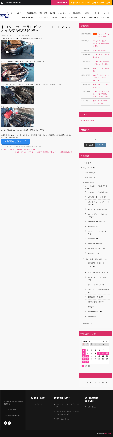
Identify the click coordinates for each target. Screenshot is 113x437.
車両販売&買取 (32, 13)
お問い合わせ (93, 18)
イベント (106, 13)
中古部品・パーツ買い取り (92, 13)
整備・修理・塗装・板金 (34, 146)
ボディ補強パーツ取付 (95, 221)
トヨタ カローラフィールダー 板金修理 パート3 (19, 149)
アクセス (83, 18)
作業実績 (54, 18)
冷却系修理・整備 (94, 297)
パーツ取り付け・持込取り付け (96, 186)
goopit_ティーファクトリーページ (95, 382)
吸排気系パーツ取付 (95, 248)
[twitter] (9, 423)
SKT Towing (108, 433)
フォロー (102, 145)
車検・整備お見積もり (29, 18)
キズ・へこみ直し (94, 285)
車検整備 (91, 316)
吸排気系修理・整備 (95, 302)
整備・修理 (43, 13)
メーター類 (91, 226)
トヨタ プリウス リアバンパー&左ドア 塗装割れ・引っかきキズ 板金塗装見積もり (43, 152)
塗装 (89, 307)
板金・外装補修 (93, 311)
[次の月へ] (107, 341)
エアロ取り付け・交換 (95, 197)
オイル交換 (62, 13)
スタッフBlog (44, 18)
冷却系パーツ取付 (94, 243)
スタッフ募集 (105, 18)
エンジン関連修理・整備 (96, 272)
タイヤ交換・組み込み (95, 209)
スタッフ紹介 (73, 18)
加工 (91, 266)
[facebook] (5, 423)
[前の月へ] (99, 341)
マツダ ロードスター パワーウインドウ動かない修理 (67, 413)
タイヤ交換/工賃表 (75, 13)
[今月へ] (103, 341)
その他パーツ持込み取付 (96, 192)
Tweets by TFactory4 (87, 120)
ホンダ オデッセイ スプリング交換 (67, 405)
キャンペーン (19, 13)
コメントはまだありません (21, 35)
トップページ (8, 13)
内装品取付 (91, 239)
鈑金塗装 (52, 13)
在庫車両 (63, 18)
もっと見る (89, 145)
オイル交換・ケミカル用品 (9, 146)
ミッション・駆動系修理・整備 (98, 289)
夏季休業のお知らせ (62, 419)
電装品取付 (91, 253)
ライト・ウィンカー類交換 (97, 231)
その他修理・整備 (94, 263)
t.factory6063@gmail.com (13, 2)
